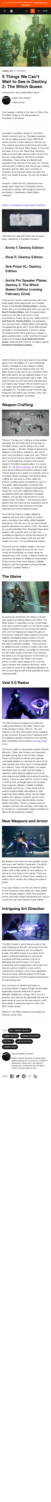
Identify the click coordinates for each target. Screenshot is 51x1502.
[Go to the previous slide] (3, 3)
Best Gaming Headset (19, 1030)
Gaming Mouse (10, 1036)
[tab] (26, 10)
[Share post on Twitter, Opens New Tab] (18, 1076)
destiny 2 (8, 1041)
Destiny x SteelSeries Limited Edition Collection (24, 205)
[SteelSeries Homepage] (11, 10)
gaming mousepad (30, 1036)
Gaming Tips (7, 71)
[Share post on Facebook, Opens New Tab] (12, 1076)
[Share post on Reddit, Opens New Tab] (24, 1076)
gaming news (9, 1047)
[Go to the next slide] (47, 3)
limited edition (24, 1041)
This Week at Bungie (20, 467)
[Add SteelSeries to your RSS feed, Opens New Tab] (35, 1076)
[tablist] (26, 10)
